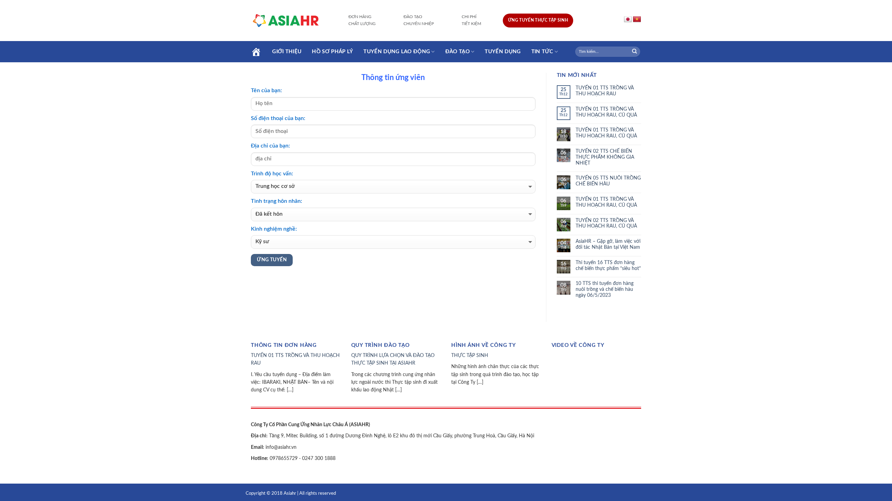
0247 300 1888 (319, 458)
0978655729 (283, 458)
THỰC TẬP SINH (469, 355)
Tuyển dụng (503, 51)
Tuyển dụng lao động (396, 51)
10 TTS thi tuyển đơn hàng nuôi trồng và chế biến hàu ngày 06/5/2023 (604, 289)
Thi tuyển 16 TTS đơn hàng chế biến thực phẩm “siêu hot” (608, 265)
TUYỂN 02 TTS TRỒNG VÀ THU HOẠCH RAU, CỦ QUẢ (606, 223)
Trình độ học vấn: (272, 173)
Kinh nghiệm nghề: (274, 229)
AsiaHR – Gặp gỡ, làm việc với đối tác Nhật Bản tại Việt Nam (608, 244)
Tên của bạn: (266, 90)
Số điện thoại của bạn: (278, 118)
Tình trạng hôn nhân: (276, 201)
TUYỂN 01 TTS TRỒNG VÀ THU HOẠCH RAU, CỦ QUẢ (606, 112)
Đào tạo (457, 51)
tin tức (542, 51)
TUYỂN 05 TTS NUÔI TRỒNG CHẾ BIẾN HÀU (608, 181)
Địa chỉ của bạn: (270, 146)
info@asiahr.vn (280, 447)
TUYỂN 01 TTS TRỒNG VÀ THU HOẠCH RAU (605, 91)
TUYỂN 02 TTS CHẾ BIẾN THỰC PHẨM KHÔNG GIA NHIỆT (605, 157)
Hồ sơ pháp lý (332, 51)
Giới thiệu (286, 51)
